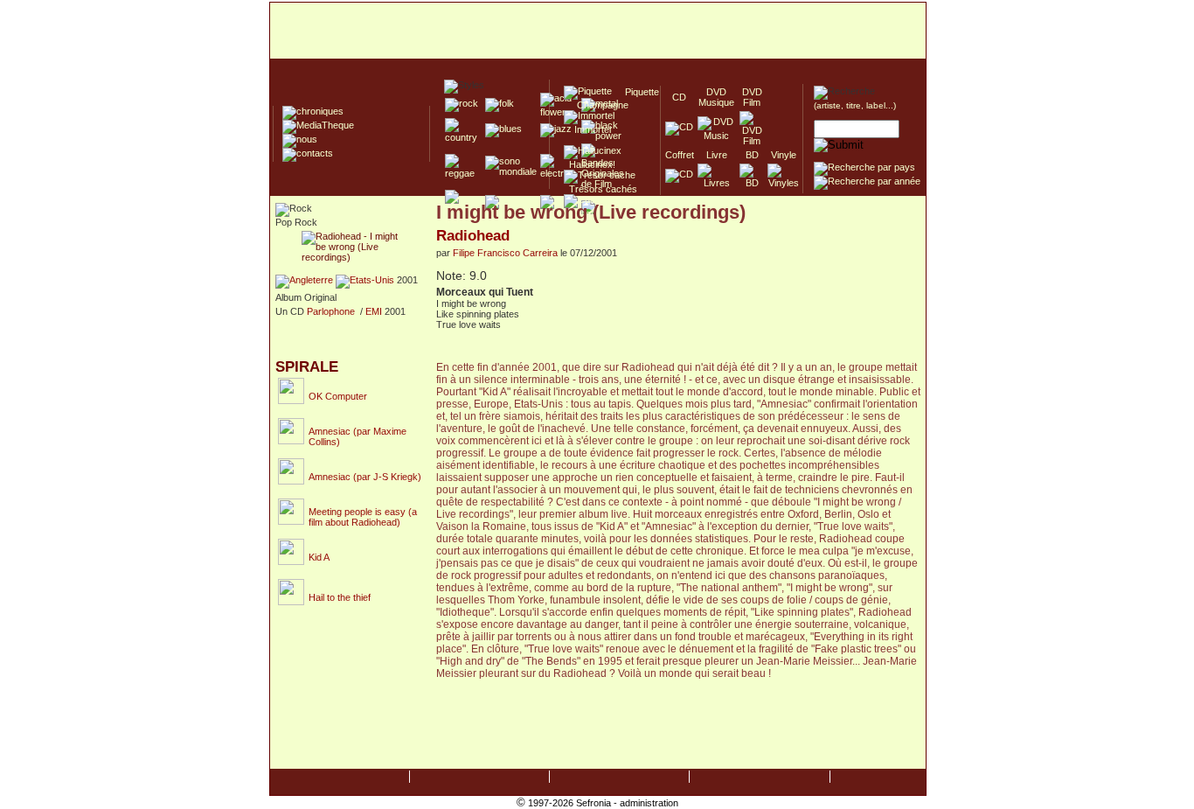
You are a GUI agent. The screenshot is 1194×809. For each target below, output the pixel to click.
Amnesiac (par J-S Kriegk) (365, 476)
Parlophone (331, 311)
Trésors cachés (600, 189)
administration (649, 803)
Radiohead (473, 235)
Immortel (587, 129)
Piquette (636, 92)
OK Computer (338, 396)
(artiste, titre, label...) (855, 105)
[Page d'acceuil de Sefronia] (598, 31)
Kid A (319, 557)
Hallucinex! (589, 164)
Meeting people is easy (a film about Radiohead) (363, 516)
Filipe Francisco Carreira (505, 253)
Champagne (597, 105)
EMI (373, 311)
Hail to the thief (340, 597)
